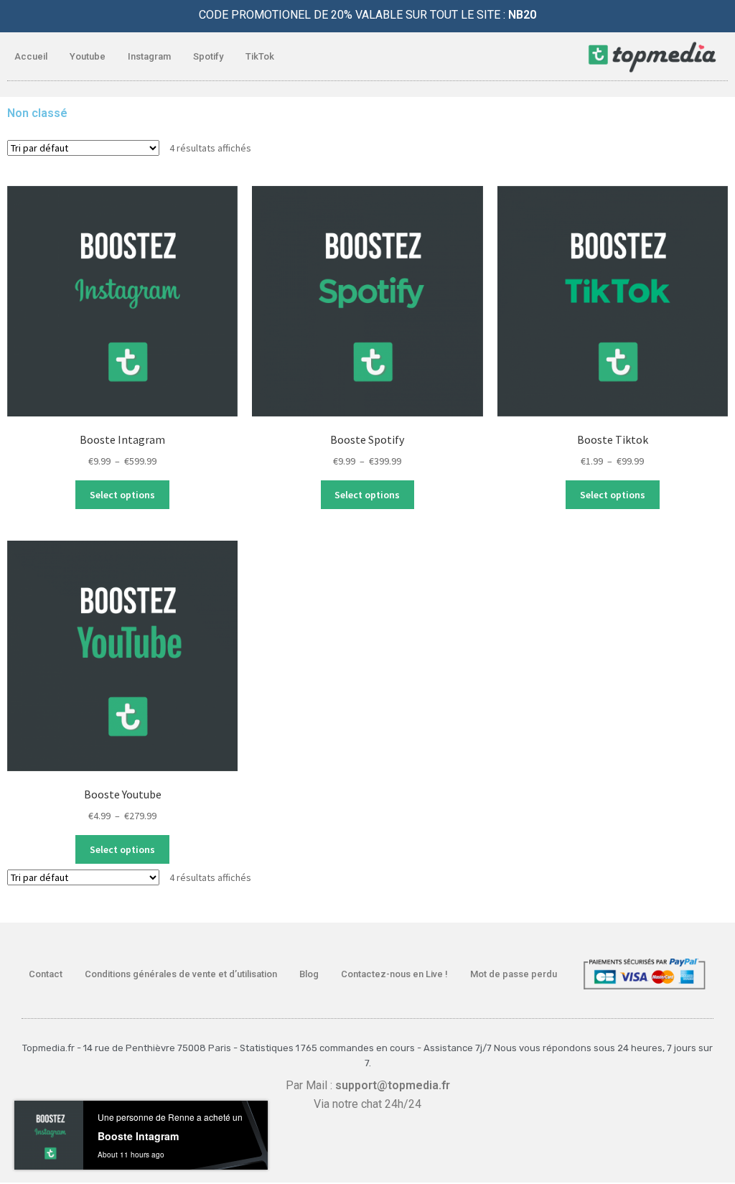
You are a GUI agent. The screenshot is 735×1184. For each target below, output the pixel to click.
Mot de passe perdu (513, 974)
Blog (309, 974)
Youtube (88, 56)
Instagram (149, 56)
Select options (122, 494)
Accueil (30, 56)
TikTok (259, 56)
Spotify (208, 56)
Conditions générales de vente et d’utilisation (181, 974)
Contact (45, 974)
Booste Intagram (138, 1136)
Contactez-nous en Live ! (394, 974)
